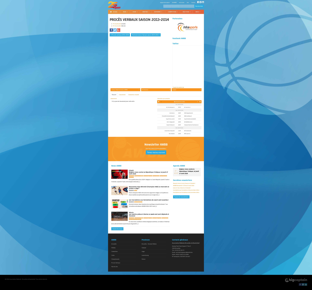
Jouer (134, 12)
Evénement (131, 175)
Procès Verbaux (115, 262)
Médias (113, 247)
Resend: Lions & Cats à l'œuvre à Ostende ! (184, 183)
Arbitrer (145, 12)
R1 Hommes (145, 89)
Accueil (115, 12)
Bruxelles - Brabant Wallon (149, 244)
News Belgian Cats (148, 218)
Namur (144, 259)
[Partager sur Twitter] (115, 30)
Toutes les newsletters (181, 197)
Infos (197, 12)
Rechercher (199, 6)
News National (156, 175)
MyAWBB (174, 2)
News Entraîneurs (138, 201)
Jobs (188, 2)
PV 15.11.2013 (117, 26)
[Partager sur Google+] (118, 30)
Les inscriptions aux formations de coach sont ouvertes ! (149, 199)
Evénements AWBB (139, 175)
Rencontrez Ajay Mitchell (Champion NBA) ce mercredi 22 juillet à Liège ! (149, 187)
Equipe (174, 89)
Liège (143, 251)
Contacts (193, 2)
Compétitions (172, 12)
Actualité (113, 244)
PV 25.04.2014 (117, 23)
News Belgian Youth (157, 218)
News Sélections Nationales (135, 219)
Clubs (113, 255)
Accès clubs (181, 2)
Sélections (186, 12)
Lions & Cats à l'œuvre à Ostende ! (182, 188)
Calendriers (114, 251)
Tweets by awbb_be (178, 87)
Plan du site (114, 266)
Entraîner (157, 12)
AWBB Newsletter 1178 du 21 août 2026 (183, 185)
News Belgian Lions (148, 175)
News (124, 12)
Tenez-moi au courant (156, 152)
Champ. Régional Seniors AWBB (119, 89)
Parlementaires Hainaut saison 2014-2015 (145, 35)
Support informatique (165, 2)
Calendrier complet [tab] (133, 94)
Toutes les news (117, 229)
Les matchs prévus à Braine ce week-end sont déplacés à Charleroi (149, 214)
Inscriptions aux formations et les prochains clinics (186, 190)
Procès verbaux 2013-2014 (120, 35)
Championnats (115, 259)
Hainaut (144, 247)
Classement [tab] (122, 94)
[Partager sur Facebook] (111, 30)
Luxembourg (145, 255)
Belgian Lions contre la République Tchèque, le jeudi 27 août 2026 (148, 172)
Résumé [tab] (114, 94)
